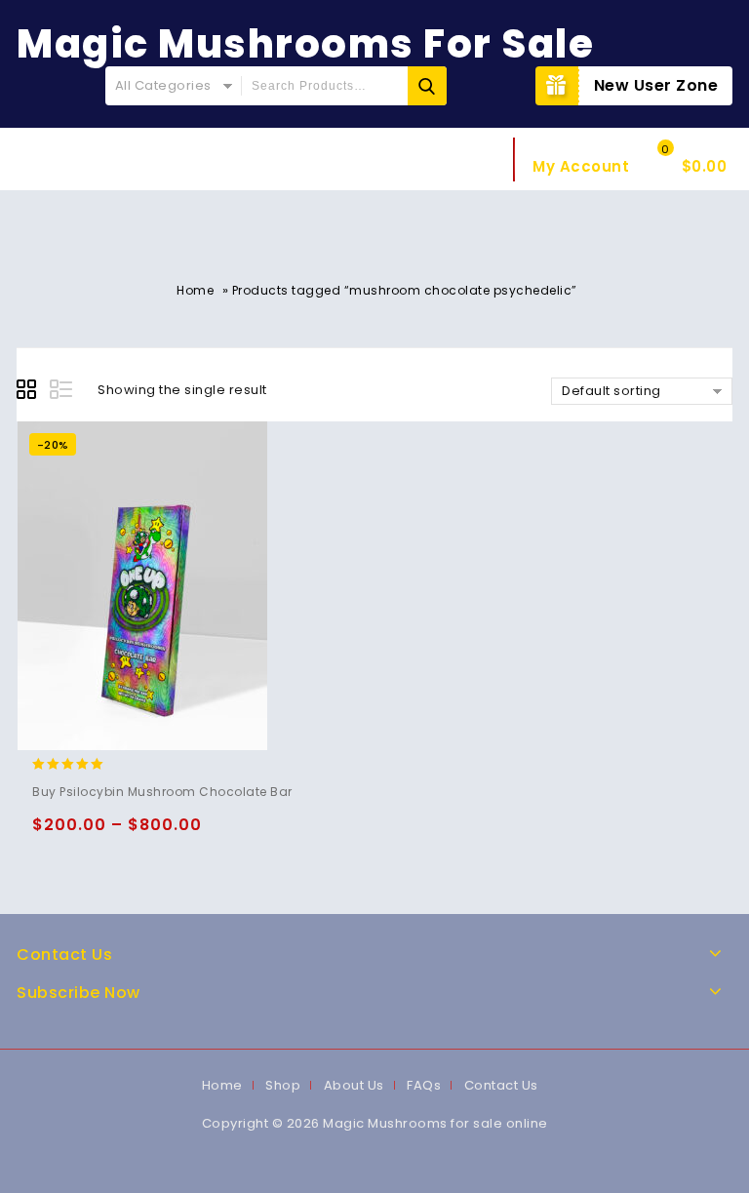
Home (195, 290)
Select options (51, 833)
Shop (282, 1085)
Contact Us (501, 1085)
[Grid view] (29, 392)
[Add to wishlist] (92, 833)
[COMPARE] (171, 833)
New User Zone (656, 85)
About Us (354, 1085)
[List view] (62, 392)
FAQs (424, 1085)
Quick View (130, 833)
